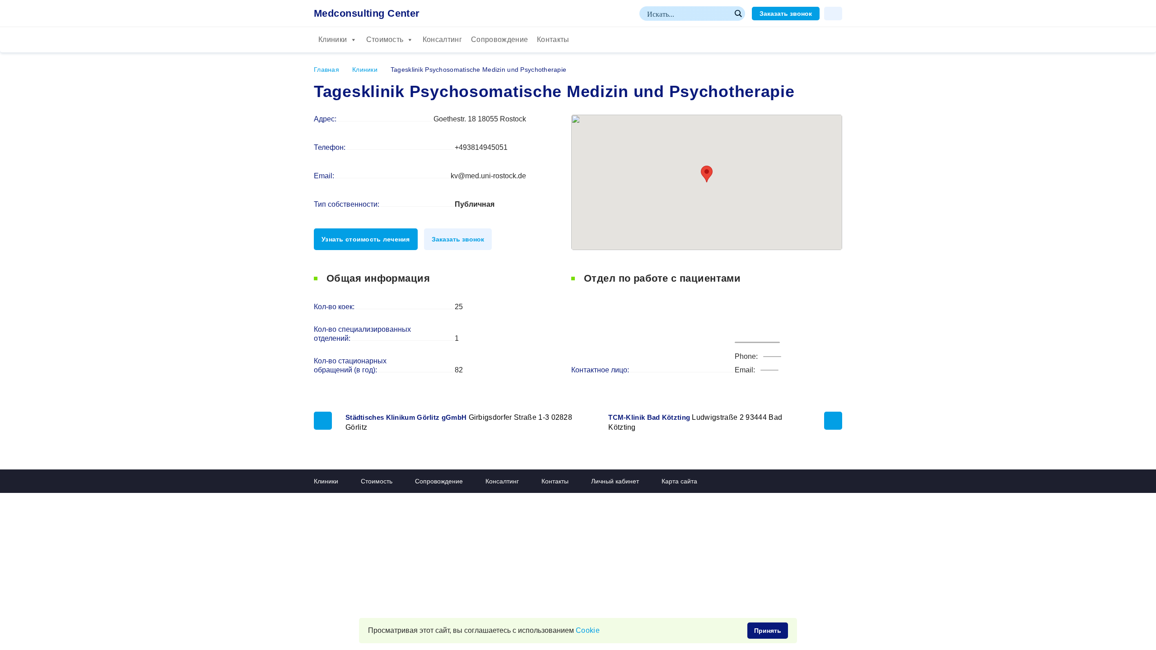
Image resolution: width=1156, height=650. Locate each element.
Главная (326, 69)
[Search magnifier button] (737, 13)
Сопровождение (499, 39)
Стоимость (385, 39)
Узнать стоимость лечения (366, 239)
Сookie (588, 630)
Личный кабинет (615, 481)
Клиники (332, 39)
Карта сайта (679, 481)
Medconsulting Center (367, 14)
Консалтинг (442, 39)
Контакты (553, 39)
